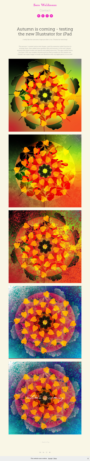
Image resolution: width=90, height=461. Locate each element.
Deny (55, 458)
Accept (50, 458)
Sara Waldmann (45, 5)
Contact (45, 10)
